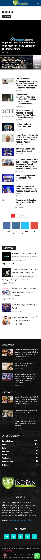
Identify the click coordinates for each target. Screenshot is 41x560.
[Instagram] (13, 536)
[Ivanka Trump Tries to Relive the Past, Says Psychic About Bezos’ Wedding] (7, 424)
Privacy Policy (7, 551)
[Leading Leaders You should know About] (8, 127)
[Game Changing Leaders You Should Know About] (8, 178)
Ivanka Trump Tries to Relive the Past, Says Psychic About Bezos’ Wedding (25, 423)
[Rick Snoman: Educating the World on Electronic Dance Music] (7, 413)
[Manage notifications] (5, 555)
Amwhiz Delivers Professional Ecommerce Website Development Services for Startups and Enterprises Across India (26, 83)
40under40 (6, 16)
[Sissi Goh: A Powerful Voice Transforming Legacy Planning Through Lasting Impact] (8, 189)
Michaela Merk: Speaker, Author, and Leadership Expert (25, 202)
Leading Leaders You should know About (24, 125)
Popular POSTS (9, 392)
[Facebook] (20, 536)
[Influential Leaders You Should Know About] (8, 152)
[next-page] (27, 216)
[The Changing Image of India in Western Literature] (7, 366)
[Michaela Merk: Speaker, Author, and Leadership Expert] (8, 203)
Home (4, 9)
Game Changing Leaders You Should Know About (25, 176)
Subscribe (34, 223)
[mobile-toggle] (4, 3)
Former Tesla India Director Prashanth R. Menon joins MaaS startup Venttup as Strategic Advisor (26, 138)
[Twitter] (34, 536)
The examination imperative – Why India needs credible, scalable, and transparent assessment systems (26, 99)
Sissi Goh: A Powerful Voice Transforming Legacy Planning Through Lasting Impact (26, 189)
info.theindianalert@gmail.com (22, 520)
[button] (38, 3)
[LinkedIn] (27, 536)
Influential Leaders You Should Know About (25, 150)
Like (7, 223)
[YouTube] (6, 536)
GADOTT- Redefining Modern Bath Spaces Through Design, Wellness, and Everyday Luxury (26, 114)
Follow (16, 223)
